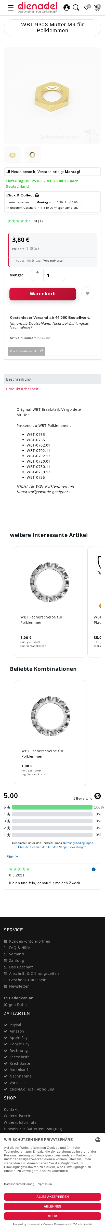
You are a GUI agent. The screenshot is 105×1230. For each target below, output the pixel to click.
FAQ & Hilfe (19, 947)
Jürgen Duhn (15, 1004)
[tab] (52, 379)
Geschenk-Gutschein (28, 979)
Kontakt (11, 1109)
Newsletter (19, 986)
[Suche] (76, 7)
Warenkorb (43, 293)
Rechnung (19, 1050)
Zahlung (16, 960)
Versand (16, 954)
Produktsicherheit (22, 388)
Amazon (17, 1031)
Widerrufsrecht (18, 1115)
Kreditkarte (20, 1063)
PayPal (15, 1024)
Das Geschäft (21, 967)
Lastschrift (19, 1057)
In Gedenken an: (19, 997)
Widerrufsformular (21, 1122)
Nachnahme (21, 1076)
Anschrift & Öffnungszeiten (34, 973)
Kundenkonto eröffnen (29, 941)
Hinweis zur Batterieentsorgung (33, 1128)
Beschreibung (18, 379)
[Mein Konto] (66, 7)
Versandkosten (53, 260)
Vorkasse (18, 1082)
